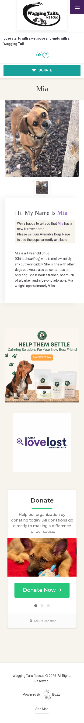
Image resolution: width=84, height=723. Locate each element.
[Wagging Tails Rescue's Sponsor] (42, 365)
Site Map (42, 709)
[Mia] (42, 138)
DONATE (45, 70)
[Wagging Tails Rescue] (42, 14)
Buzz (56, 694)
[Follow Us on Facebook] (39, 55)
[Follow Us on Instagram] (46, 55)
